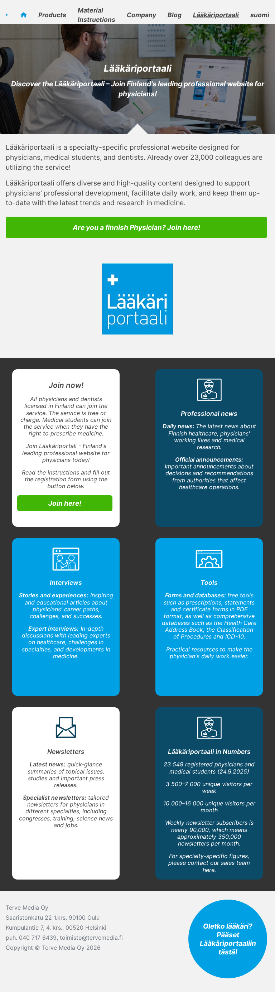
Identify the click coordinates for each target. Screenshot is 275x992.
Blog (175, 15)
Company (141, 15)
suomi (259, 15)
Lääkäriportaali (216, 15)
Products (52, 15)
